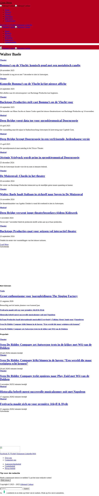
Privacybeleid (10, 468)
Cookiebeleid (10, 466)
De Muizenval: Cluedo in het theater (22, 175)
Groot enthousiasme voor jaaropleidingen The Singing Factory (39, 296)
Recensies (8, 16)
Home (7, 10)
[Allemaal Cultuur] (15, 27)
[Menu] (1, 46)
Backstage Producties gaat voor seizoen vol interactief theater (38, 231)
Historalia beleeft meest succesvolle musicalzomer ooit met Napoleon (27, 315)
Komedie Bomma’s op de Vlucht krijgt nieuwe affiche (33, 83)
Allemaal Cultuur (26, 484)
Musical (8, 12)
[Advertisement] (49, 265)
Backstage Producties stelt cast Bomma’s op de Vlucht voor (36, 102)
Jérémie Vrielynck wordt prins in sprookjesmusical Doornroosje (39, 157)
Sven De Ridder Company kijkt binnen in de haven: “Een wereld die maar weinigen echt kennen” (40, 324)
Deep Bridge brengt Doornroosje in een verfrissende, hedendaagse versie (45, 139)
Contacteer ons (10, 460)
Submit (26, 489)
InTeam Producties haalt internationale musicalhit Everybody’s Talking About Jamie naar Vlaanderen (42, 320)
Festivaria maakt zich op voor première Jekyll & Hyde (22, 310)
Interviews (9, 19)
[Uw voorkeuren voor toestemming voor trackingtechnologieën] (4, 491)
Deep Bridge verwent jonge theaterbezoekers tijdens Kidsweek (39, 212)
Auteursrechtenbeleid (13, 464)
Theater (8, 14)
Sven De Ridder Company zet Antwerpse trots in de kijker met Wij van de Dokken (34, 329)
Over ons (8, 458)
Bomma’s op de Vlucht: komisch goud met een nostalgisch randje (40, 65)
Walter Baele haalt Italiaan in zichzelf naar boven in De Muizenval (41, 194)
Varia (2, 291)
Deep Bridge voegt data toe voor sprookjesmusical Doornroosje (39, 120)
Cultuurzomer (10, 21)
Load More (4, 244)
